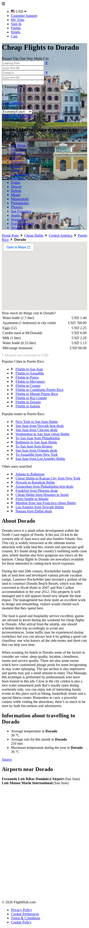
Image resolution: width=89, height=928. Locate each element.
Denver (16, 187)
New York (18, 150)
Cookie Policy (21, 922)
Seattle (16, 215)
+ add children (12, 103)
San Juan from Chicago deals (37, 430)
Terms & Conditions (25, 918)
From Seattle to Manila (32, 499)
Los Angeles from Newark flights (40, 507)
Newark (17, 228)
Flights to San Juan (29, 369)
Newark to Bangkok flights (35, 482)
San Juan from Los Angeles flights (40, 459)
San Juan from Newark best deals (40, 426)
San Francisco (21, 211)
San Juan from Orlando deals (36, 450)
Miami (15, 195)
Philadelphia (20, 203)
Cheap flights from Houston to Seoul (42, 495)
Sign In (16, 24)
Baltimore (18, 162)
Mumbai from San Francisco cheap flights (46, 503)
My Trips (17, 20)
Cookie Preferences (25, 914)
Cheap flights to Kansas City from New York (48, 478)
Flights (16, 28)
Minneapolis (20, 199)
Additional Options (17, 120)
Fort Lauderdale (22, 223)
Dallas (15, 182)
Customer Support (24, 16)
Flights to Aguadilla (30, 373)
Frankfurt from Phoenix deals (37, 491)
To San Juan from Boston (34, 446)
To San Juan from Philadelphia (38, 438)
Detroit (16, 191)
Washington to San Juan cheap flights (42, 434)
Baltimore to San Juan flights (36, 442)
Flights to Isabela (28, 406)
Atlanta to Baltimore (29, 474)
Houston (17, 170)
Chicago (17, 178)
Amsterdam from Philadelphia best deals (44, 486)
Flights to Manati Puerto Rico (37, 394)
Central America (60, 235)
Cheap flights (33, 235)
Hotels (15, 32)
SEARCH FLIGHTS (17, 116)
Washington (19, 219)
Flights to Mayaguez (30, 381)
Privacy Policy (21, 910)
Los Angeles (20, 174)
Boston (16, 166)
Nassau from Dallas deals (34, 511)
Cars (14, 36)
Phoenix (17, 207)
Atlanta (16, 158)
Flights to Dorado (28, 402)
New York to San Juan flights (37, 422)
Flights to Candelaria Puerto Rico (39, 390)
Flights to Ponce (27, 377)
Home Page (10, 235)
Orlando (17, 154)
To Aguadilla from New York (37, 454)
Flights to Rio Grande (31, 398)
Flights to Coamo (28, 386)
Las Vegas (18, 145)
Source (7, 759)
